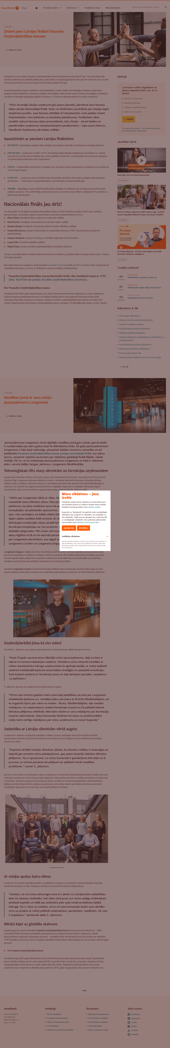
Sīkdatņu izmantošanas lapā (88, 522)
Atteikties (83, 528)
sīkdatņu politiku (94, 507)
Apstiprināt (69, 528)
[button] (85, 536)
